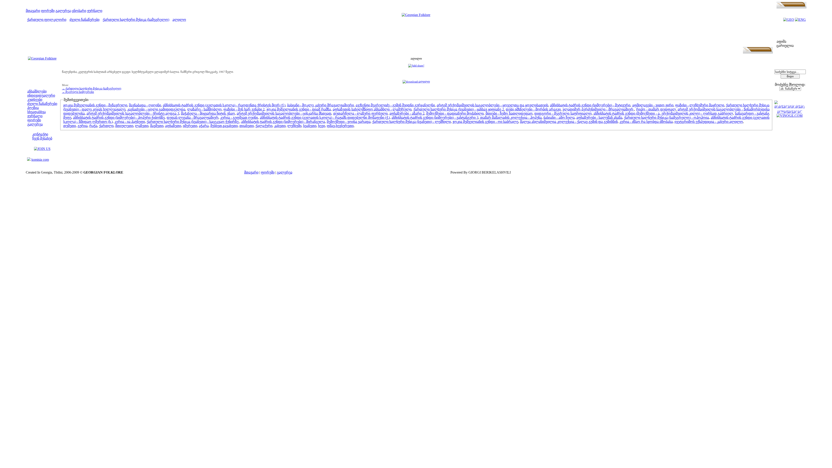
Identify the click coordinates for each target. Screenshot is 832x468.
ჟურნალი (94, 11)
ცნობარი (79, 11)
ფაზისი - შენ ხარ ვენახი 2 (244, 109)
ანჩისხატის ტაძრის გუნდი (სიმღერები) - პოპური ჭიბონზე (119, 117)
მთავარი (33, 11)
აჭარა (204, 126)
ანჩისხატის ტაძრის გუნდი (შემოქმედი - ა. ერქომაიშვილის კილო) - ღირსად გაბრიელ (663, 113)
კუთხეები (34, 99)
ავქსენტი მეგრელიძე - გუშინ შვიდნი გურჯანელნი (395, 105)
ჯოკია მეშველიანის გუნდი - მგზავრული (95, 105)
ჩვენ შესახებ (42, 138)
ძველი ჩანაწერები (84, 19)
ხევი (321, 126)
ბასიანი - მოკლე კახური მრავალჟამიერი (320, 105)
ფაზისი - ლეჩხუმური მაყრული (699, 105)
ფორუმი (48, 11)
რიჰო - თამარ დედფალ (656, 109)
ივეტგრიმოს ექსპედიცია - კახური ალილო (708, 122)
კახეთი (280, 126)
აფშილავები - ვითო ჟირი (652, 105)
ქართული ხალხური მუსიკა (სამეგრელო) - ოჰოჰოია (666, 117)
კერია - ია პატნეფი (129, 122)
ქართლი (106, 126)
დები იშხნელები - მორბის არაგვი (533, 109)
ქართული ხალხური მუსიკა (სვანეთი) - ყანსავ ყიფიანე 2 (458, 109)
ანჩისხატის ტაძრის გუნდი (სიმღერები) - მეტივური (590, 105)
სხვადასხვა (36, 112)
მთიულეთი (124, 126)
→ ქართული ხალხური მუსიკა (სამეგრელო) (91, 88)
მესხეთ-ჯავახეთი (224, 126)
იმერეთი (190, 126)
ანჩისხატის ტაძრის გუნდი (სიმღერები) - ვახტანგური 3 (435, 117)
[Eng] (800, 19)
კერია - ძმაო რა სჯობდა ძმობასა (646, 122)
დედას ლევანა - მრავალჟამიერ (192, 117)
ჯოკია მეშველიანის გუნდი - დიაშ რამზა (298, 109)
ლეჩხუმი (294, 126)
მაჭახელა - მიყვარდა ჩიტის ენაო (208, 113)
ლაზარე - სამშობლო (204, 109)
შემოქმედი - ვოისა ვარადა (348, 122)
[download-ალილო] (416, 81)
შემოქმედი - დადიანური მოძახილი (455, 113)
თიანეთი (246, 126)
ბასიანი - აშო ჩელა (558, 117)
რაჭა (93, 126)
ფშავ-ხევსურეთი (340, 126)
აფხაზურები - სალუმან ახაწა (599, 117)
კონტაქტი (40, 134)
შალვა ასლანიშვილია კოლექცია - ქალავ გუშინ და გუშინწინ (569, 122)
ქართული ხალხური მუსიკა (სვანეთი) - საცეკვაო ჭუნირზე (193, 122)
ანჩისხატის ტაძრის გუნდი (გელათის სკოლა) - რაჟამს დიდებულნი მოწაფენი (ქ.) (325, 117)
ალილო (179, 19)
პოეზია (33, 108)
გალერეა (63, 11)
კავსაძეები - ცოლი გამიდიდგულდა (156, 109)
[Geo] (788, 19)
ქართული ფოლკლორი (46, 19)
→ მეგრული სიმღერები (78, 92)
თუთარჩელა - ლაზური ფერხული (360, 113)
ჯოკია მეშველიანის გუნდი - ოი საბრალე (485, 122)
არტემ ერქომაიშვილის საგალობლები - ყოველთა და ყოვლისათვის (492, 105)
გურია (83, 126)
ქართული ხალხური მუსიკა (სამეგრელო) (136, 19)
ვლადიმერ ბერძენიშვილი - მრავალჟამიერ (598, 109)
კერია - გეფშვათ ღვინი (239, 117)
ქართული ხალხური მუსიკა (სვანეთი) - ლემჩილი (411, 122)
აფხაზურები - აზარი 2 (406, 113)
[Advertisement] (416, 37)
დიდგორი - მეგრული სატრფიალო (563, 113)
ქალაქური (263, 126)
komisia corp (40, 159)
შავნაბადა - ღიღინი (145, 105)
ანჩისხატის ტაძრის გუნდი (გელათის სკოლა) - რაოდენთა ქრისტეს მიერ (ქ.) (224, 105)
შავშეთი (156, 126)
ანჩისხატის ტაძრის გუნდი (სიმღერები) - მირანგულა (283, 122)
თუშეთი (69, 126)
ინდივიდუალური (41, 95)
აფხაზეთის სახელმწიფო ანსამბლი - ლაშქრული (372, 109)
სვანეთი (309, 126)
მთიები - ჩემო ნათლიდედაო (509, 113)
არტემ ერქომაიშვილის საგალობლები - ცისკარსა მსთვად (284, 113)
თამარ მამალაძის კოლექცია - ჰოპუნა (511, 117)
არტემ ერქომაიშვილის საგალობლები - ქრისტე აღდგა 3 (132, 113)
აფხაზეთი (173, 126)
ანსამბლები (37, 91)
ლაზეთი (141, 126)
